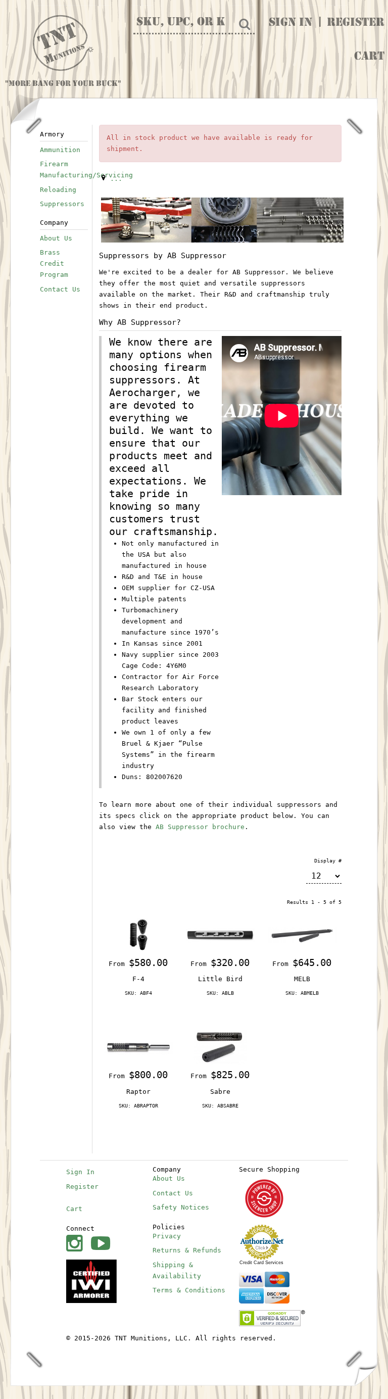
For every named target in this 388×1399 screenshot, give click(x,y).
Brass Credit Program (54, 263)
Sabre (220, 1091)
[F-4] (138, 935)
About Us (56, 238)
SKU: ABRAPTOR (138, 1105)
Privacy (167, 1236)
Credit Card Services (261, 1262)
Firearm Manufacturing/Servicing (64, 169)
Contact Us (60, 289)
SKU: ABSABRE (220, 1105)
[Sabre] (220, 1047)
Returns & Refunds (187, 1250)
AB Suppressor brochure (200, 827)
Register (355, 23)
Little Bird (220, 979)
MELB (302, 979)
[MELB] (302, 935)
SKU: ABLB (220, 993)
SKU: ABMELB (302, 993)
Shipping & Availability (177, 1270)
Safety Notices (181, 1207)
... (116, 178)
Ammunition (60, 150)
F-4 (138, 979)
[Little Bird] (220, 935)
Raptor (138, 1091)
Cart (369, 57)
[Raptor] (138, 1047)
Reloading (58, 190)
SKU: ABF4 (138, 993)
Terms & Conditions (189, 1290)
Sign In (290, 23)
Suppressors (62, 204)
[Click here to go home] (63, 43)
